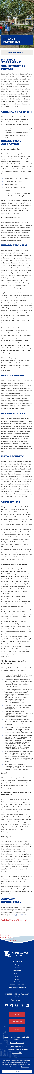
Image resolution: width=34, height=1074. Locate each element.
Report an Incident (17, 985)
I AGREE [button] (17, 1071)
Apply (17, 965)
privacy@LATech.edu (18, 915)
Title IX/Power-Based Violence (17, 1049)
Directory (17, 973)
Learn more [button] (25, 1067)
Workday (17, 979)
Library (17, 968)
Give (17, 1029)
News (17, 976)
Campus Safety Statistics (17, 987)
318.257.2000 (18, 1000)
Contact (17, 982)
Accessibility (17, 1053)
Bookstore (17, 970)
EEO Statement (17, 1046)
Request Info (17, 1022)
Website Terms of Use (11, 920)
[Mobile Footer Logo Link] (17, 953)
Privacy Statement (17, 1043)
